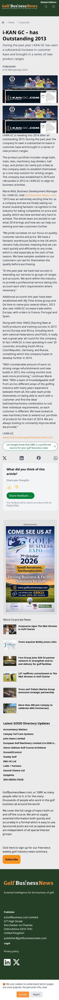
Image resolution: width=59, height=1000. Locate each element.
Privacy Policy (13, 505)
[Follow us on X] (16, 962)
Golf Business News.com (40, 195)
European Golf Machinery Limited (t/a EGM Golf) (30, 743)
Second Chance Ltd (14, 770)
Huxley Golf (9, 756)
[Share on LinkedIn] (22, 458)
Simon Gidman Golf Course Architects (24, 747)
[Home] (3, 22)
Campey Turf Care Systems (18, 734)
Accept (23, 994)
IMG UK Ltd (9, 761)
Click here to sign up (15, 847)
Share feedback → (20, 495)
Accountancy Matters (15, 729)
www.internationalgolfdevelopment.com (28, 437)
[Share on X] (5, 458)
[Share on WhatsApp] (56, 458)
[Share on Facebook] (39, 458)
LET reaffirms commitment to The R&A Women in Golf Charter (37, 675)
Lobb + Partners (12, 765)
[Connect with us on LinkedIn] (8, 962)
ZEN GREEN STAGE (13, 779)
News (12, 22)
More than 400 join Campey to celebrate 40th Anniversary (35, 706)
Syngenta (8, 775)
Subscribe (11, 859)
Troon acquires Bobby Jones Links (37, 641)
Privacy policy (11, 951)
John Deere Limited (14, 738)
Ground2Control (12, 752)
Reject (36, 994)
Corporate (24, 22)
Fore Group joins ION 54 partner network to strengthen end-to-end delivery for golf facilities (36, 661)
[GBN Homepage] (19, 6)
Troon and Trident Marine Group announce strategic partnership (36, 691)
